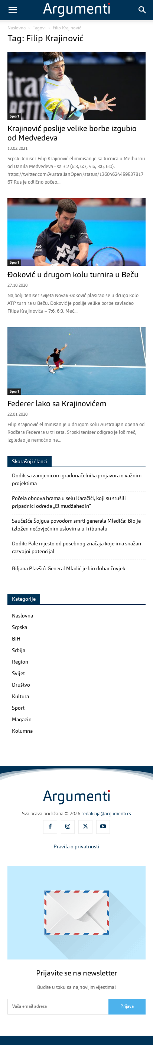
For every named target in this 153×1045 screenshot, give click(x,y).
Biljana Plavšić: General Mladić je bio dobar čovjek (68, 568)
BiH (16, 639)
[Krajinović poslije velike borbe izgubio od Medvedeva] (76, 86)
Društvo (21, 685)
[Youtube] (103, 827)
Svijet (18, 673)
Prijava (127, 1006)
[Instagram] (68, 827)
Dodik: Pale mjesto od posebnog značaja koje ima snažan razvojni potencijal (76, 547)
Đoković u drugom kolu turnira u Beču (73, 275)
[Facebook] (50, 827)
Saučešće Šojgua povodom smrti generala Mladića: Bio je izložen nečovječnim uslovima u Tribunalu (76, 525)
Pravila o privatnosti (76, 846)
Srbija (18, 650)
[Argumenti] (76, 797)
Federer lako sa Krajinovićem (56, 404)
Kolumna (22, 731)
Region (20, 662)
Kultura (20, 696)
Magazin (22, 719)
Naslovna (16, 28)
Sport (14, 116)
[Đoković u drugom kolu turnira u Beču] (76, 232)
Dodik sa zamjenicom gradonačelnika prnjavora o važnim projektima (76, 479)
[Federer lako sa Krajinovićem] (76, 361)
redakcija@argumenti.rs (106, 814)
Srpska (19, 627)
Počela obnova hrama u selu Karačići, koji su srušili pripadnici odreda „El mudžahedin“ (69, 502)
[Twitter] (85, 827)
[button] (13, 10)
